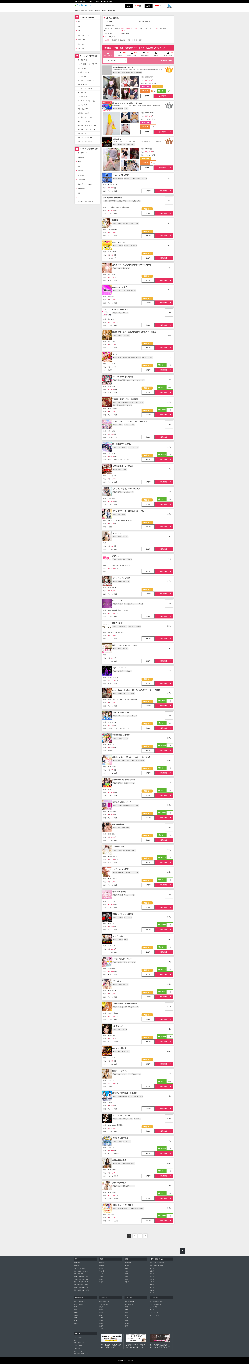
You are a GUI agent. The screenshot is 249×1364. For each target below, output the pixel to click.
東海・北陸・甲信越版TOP (157, 1263)
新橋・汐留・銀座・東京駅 (81, 1282)
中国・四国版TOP (104, 1301)
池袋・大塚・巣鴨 (78, 1273)
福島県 (76, 1323)
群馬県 (101, 1282)
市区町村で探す (144, 21)
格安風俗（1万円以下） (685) (87, 129)
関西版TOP (84, 10)
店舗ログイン (77, 1340)
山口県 (101, 1318)
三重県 (152, 1279)
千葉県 (101, 1273)
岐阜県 (152, 1276)
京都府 (126, 1271)
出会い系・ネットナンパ (84, 184)
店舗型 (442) (82, 133)
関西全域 (127, 1265)
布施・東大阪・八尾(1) (146, 28)
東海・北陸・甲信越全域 (156, 1265)
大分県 (126, 1318)
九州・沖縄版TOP (129, 1301)
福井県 (152, 1293)
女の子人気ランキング (156, 1307)
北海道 (76, 1309)
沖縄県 (126, 1326)
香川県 (101, 1320)
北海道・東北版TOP (79, 1301)
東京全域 (76, 1265)
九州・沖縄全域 (129, 1304)
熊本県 (126, 1309)
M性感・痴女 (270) (83, 72)
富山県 (152, 1290)
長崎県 (126, 1315)
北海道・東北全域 (78, 1304)
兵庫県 (126, 1273)
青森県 (76, 1312)
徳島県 (101, 1323)
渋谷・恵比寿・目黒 (79, 1268)
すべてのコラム (82, 153)
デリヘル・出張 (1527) (85, 141)
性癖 (78, 193)
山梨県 (152, 1282)
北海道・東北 (80, 39)
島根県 (101, 1315)
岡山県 (101, 1309)
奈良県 (126, 1279)
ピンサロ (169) (82, 76)
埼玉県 (101, 1268)
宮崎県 (126, 1320)
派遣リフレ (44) (83, 84)
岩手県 (76, 1320)
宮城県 (76, 1307)
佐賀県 (126, 1312)
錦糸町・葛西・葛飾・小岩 (81, 1287)
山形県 (76, 1318)
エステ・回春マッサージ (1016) (87, 64)
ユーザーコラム (154, 1312)
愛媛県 (101, 1326)
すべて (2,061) (82, 60)
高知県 (101, 1328)
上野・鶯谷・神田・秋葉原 (81, 1284)
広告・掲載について (79, 1343)
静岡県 (152, 1271)
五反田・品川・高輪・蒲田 (81, 1276)
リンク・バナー (78, 1345)
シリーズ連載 (80, 179)
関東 (78, 26)
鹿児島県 (127, 1323)
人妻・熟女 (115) (83, 109)
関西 (78, 30)
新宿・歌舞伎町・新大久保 (81, 1271)
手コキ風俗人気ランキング (157, 1301)
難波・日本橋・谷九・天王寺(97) (129, 29)
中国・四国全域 (103, 1304)
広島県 (101, 1307)
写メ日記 (152, 1309)
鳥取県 (101, 1312)
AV (77, 197)
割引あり (158, 86)
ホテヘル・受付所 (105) (85, 137)
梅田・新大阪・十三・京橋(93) (112, 29)
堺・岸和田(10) (161, 28)
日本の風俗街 (80, 188)
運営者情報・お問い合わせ (81, 1353)
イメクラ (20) (82, 92)
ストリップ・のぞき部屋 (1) (86, 101)
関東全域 (101, 1265)
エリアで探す (108, 21)
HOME (77, 10)
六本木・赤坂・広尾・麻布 (81, 1279)
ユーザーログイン (78, 1337)
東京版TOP (77, 1263)
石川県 (152, 1287)
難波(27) (114, 40)
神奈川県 (101, 1271)
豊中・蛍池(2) (126, 33)
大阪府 (91, 10)
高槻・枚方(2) (108, 33)
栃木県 (101, 1279)
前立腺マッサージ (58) (85, 117)
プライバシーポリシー (80, 1351)
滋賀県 (126, 1276)
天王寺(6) (130, 40)
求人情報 (146, 86)
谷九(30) (122, 40)
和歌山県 (127, 1282)
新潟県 (152, 1273)
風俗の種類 (80, 170)
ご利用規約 (77, 1348)
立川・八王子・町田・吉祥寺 (81, 1290)
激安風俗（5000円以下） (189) (87, 125)
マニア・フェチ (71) (84, 121)
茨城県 (101, 1276)
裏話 (78, 166)
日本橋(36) (139, 40)
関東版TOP (102, 1263)
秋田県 (76, 1315)
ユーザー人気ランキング (85, 201)
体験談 (79, 162)
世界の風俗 (80, 157)
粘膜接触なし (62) (83, 113)
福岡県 (126, 1307)
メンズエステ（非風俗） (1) (86, 80)
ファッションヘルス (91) (85, 88)
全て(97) (107, 40)
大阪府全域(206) (109, 25)
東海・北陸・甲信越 (82, 35)
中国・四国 (80, 44)
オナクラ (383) (82, 68)
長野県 (152, 1284)
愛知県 (152, 1268)
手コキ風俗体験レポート (156, 1304)
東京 (78, 22)
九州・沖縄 (80, 48)
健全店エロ (80, 175)
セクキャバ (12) (83, 105)
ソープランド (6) (83, 96)
